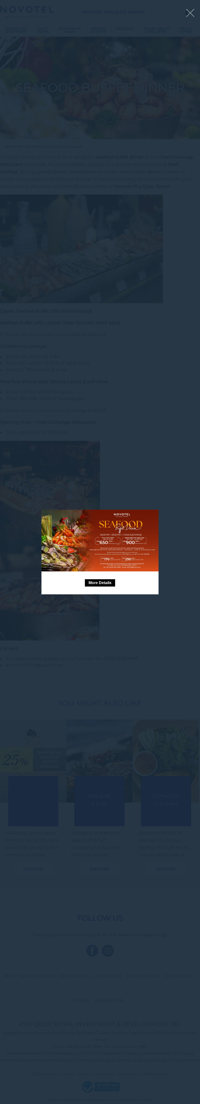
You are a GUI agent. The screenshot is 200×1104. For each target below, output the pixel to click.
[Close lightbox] (190, 13)
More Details (100, 583)
